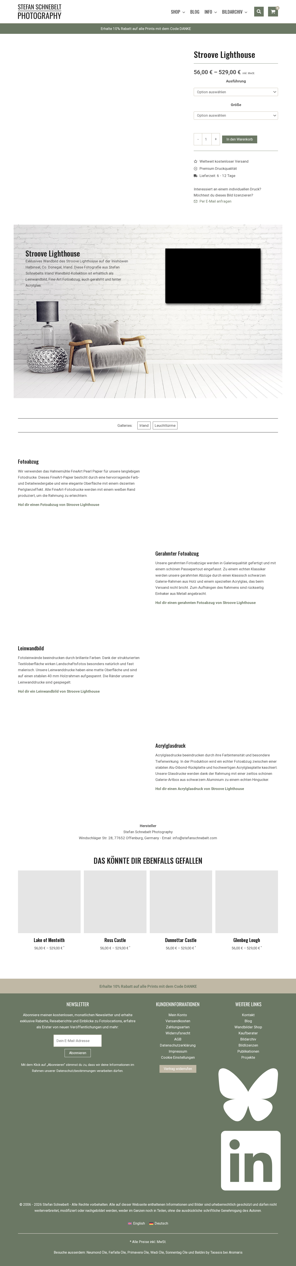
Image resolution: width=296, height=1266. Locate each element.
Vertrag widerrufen (178, 1069)
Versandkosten (178, 1021)
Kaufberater (248, 1033)
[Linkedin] (249, 1193)
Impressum (178, 1051)
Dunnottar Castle (181, 939)
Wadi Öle (157, 1252)
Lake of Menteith (49, 939)
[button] (182, 11)
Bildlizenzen (248, 1045)
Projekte (248, 1057)
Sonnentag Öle (177, 1252)
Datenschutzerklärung (178, 1045)
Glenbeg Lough (246, 939)
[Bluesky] (249, 1123)
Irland (144, 425)
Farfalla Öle (117, 1252)
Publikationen (248, 1051)
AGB (177, 1039)
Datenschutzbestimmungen (76, 1071)
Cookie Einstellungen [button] (178, 1057)
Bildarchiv (248, 1039)
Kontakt (248, 1015)
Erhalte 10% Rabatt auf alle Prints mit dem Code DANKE (146, 28)
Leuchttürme (165, 425)
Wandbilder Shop (248, 1027)
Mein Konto (178, 1015)
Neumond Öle (96, 1252)
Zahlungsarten (178, 1027)
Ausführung (236, 81)
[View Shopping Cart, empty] (273, 12)
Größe (236, 105)
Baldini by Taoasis (208, 1252)
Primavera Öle (138, 1252)
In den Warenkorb (239, 139)
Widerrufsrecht (178, 1033)
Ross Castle (115, 939)
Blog (248, 1021)
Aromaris (235, 1252)
